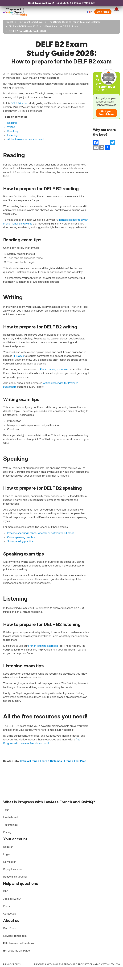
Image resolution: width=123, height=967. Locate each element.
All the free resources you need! (25, 139)
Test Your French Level (31, 22)
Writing (11, 127)
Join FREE (103, 11)
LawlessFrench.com (15, 935)
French (9, 22)
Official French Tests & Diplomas (41, 761)
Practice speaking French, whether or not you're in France (40, 533)
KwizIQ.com (10, 928)
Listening (12, 135)
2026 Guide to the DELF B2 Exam (60, 26)
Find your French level (106, 113)
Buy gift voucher (12, 869)
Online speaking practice (21, 537)
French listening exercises (43, 645)
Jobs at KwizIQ (12, 898)
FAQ (5, 891)
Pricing (7, 832)
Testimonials (10, 824)
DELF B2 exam (19, 103)
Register (8, 846)
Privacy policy (12, 964)
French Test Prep (75, 761)
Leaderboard (10, 817)
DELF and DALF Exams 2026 (23, 26)
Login (6, 854)
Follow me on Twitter (18, 950)
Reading (12, 122)
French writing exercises (54, 369)
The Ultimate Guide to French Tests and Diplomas (74, 22)
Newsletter (9, 861)
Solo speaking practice (20, 541)
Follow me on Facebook (19, 943)
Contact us (9, 913)
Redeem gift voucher (15, 876)
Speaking (12, 131)
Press (6, 906)
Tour (6, 809)
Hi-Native (18, 355)
